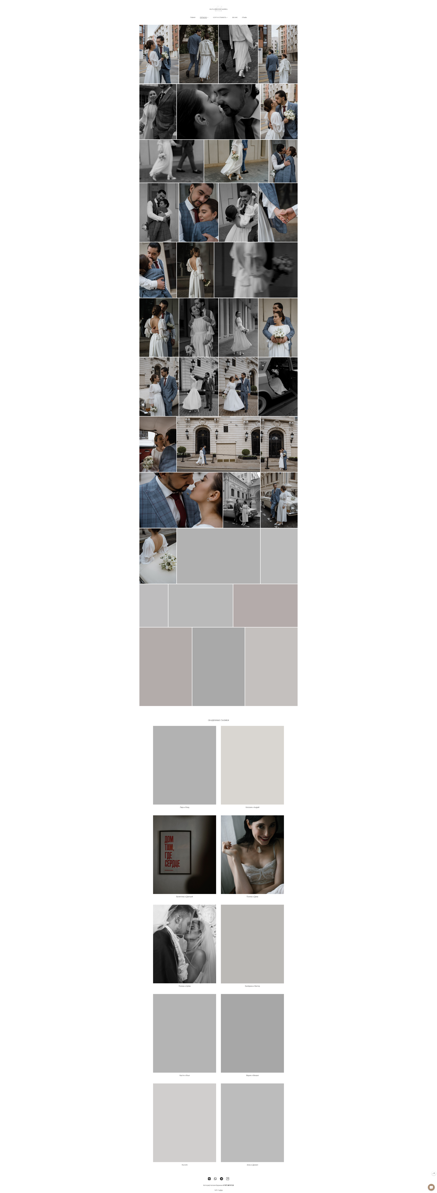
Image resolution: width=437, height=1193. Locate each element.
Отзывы (244, 17)
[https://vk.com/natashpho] (209, 1179)
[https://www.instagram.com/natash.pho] (227, 1179)
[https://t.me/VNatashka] (221, 1179)
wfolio (221, 1190)
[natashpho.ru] (218, 8)
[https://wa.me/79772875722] (215, 1179)
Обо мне (234, 17)
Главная (192, 17)
